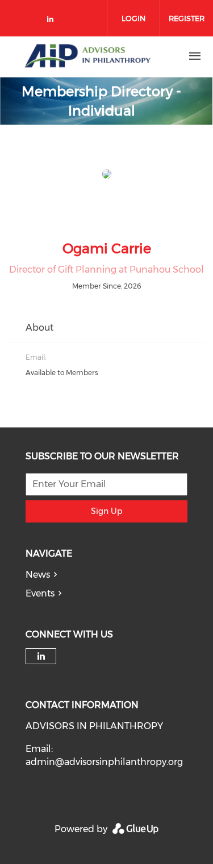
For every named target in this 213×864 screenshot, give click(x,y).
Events (40, 593)
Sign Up (106, 511)
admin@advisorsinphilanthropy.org (104, 761)
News (38, 574)
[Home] (87, 56)
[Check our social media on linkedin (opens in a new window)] (53, 21)
